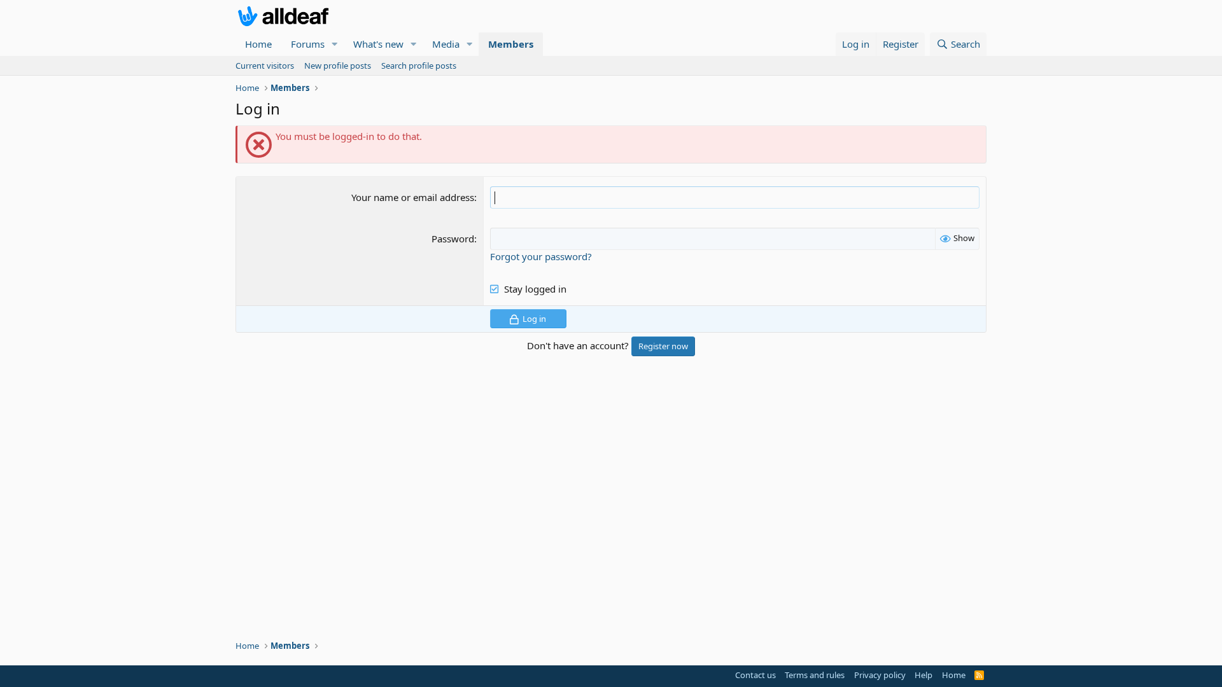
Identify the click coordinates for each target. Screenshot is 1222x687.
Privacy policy (880, 675)
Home (258, 44)
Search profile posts (418, 65)
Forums (308, 44)
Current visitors (264, 65)
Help (923, 675)
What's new (378, 44)
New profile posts (337, 65)
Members (510, 44)
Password (453, 238)
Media (446, 44)
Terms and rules (815, 675)
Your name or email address (412, 197)
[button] (335, 44)
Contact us (755, 675)
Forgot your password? (541, 256)
